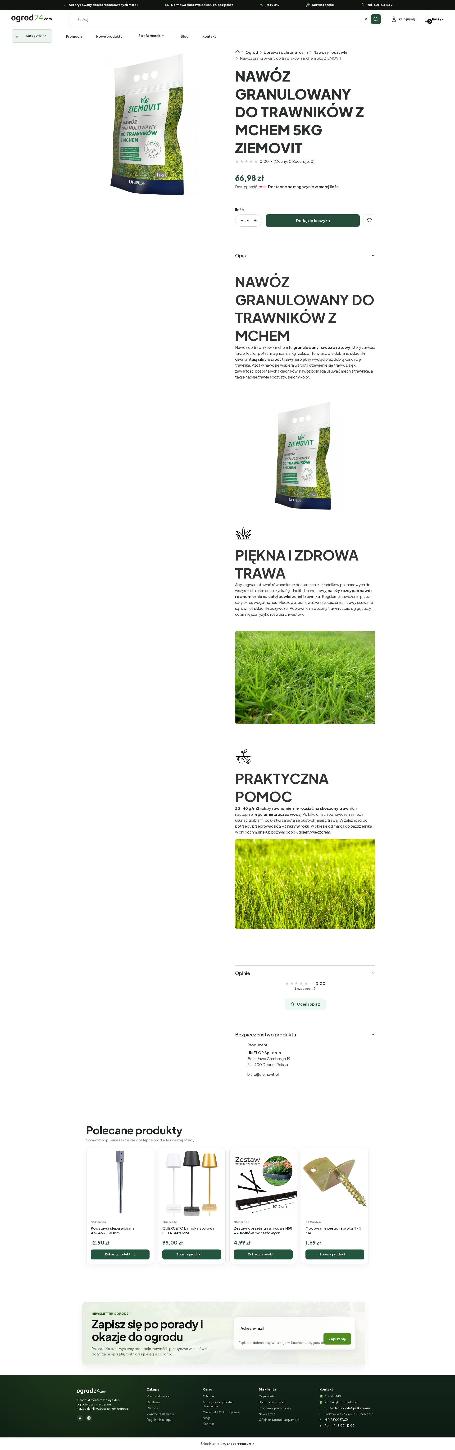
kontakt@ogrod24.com (342, 1402)
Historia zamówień (272, 1402)
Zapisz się (337, 1339)
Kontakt (208, 1424)
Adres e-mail (252, 1328)
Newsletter (267, 1414)
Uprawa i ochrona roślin (286, 52)
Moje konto (267, 1396)
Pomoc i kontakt (158, 1396)
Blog (206, 1418)
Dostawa (153, 1402)
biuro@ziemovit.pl (263, 1074)
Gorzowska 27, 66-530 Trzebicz (347, 1414)
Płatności (153, 1408)
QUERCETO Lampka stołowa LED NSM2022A (188, 1230)
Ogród (252, 52)
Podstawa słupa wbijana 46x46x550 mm (113, 1230)
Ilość (239, 209)
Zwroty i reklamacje (160, 1414)
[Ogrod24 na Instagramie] (89, 1418)
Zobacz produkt (120, 1254)
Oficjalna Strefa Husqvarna (277, 1420)
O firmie (208, 1396)
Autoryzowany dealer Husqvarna (218, 1404)
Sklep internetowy (226, 1443)
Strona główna (237, 52)
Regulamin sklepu (159, 1420)
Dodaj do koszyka (313, 220)
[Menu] (32, 36)
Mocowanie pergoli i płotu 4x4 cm (333, 1230)
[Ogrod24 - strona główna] (91, 1391)
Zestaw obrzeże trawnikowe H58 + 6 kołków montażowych (263, 1230)
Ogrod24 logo (31, 18)
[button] (376, 19)
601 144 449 (333, 1396)
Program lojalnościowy (275, 1408)
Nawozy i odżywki (330, 52)
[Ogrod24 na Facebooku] (80, 1418)
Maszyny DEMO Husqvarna (221, 1412)
